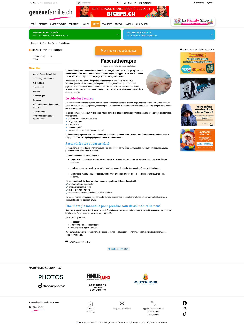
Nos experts (141, 322)
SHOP (55, 3)
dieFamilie (48, 3)
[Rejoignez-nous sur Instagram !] (184, 308)
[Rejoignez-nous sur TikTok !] (184, 314)
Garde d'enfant (58, 24)
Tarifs (147, 322)
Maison (129, 24)
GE (34, 3)
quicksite (89, 322)
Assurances (142, 24)
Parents (43, 24)
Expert (126, 3)
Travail (118, 24)
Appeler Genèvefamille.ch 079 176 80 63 (153, 310)
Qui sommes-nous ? (124, 322)
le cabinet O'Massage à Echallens (122, 66)
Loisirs (85, 24)
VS (41, 3)
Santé (96, 24)
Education (74, 24)
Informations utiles (156, 322)
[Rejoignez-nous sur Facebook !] (185, 303)
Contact (133, 322)
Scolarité (107, 24)
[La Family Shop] (193, 21)
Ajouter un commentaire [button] (119, 249)
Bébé (33, 24)
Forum (165, 322)
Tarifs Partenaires (145, 3)
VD (31, 3)
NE (38, 3)
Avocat (133, 3)
